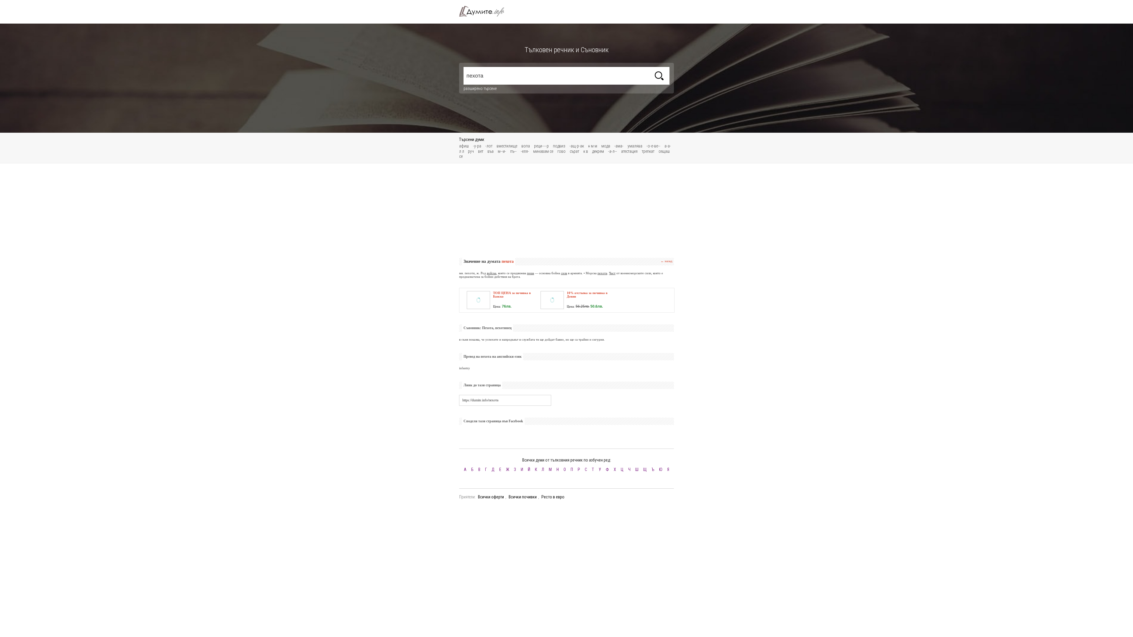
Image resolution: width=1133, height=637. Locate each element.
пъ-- (513, 151)
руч (471, 151)
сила (564, 273)
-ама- (618, 146)
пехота (602, 273)
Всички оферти (491, 497)
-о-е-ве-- (653, 146)
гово (561, 151)
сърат (574, 151)
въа (490, 151)
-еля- (525, 151)
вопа (525, 146)
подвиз (559, 146)
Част (612, 273)
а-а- (667, 146)
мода (605, 146)
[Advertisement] (566, 210)
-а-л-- (612, 151)
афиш (464, 146)
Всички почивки (523, 497)
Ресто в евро (552, 497)
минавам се (543, 151)
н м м (592, 146)
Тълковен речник (485, 11)
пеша (530, 273)
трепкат (648, 151)
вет (480, 151)
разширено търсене (480, 88)
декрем (598, 151)
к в (585, 151)
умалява (635, 146)
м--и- (502, 151)
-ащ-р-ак (576, 146)
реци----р (541, 146)
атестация (629, 151)
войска (491, 273)
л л (462, 151)
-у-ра (477, 146)
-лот (488, 146)
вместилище (507, 146)
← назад (666, 261)
